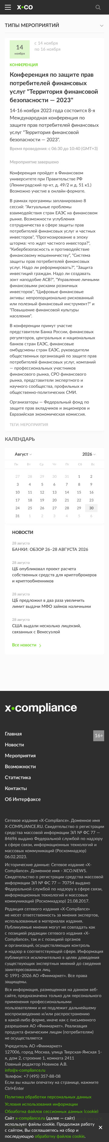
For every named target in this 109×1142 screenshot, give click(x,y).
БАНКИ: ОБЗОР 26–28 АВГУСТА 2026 (50, 550)
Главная (13, 734)
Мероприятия (20, 755)
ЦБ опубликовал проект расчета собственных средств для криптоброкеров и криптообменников (54, 575)
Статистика (18, 777)
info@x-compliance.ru (25, 1070)
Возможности (20, 766)
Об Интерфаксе (23, 799)
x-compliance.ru (30, 1118)
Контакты (16, 788)
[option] (18, 477)
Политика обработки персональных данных (48, 1097)
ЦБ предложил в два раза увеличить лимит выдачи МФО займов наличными (51, 603)
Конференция (24, 65)
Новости (14, 744)
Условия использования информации (41, 1104)
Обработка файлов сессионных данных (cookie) (51, 1112)
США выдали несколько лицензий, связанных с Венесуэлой (46, 629)
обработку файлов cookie (59, 1136)
